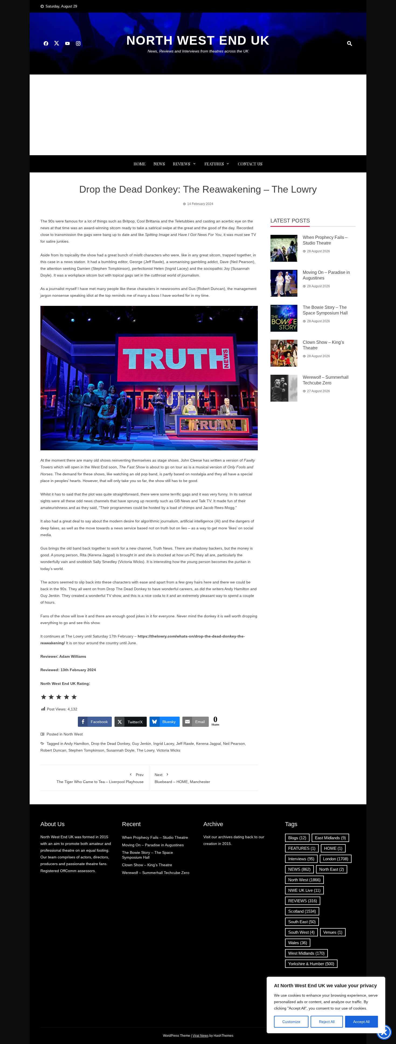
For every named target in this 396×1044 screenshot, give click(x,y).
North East (331, 869)
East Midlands (330, 838)
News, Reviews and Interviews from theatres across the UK (198, 51)
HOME (333, 848)
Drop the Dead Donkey (110, 743)
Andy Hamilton (76, 743)
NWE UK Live (304, 890)
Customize (291, 1022)
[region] (326, 1005)
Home (139, 164)
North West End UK (198, 40)
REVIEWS (181, 164)
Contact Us (250, 164)
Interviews (301, 859)
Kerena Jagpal (208, 743)
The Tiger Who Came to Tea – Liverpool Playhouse (100, 778)
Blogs (297, 838)
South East (302, 921)
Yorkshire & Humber (311, 963)
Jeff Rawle (185, 743)
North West (73, 734)
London (335, 859)
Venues (332, 932)
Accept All (361, 1022)
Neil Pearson (234, 743)
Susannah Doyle (120, 750)
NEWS (159, 164)
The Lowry (145, 750)
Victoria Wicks (168, 750)
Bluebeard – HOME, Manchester (182, 778)
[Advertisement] (198, 115)
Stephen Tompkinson (86, 750)
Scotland (302, 911)
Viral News (201, 1036)
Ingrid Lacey (163, 743)
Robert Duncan (53, 750)
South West (301, 932)
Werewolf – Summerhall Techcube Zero (155, 872)
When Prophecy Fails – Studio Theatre (155, 837)
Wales (297, 942)
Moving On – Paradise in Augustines (153, 845)
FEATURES (214, 164)
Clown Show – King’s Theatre (147, 865)
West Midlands (306, 953)
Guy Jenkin (141, 743)
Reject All (327, 1022)
